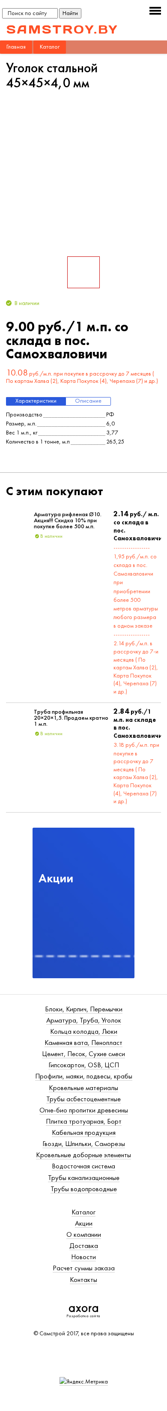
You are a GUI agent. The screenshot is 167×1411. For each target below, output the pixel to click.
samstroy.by (62, 29)
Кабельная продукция (84, 1132)
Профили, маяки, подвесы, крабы (83, 1076)
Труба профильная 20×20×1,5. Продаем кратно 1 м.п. (71, 718)
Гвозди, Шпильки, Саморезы (83, 1144)
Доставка (83, 1246)
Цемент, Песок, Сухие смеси (83, 1054)
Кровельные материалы (83, 1088)
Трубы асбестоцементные (83, 1099)
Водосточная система (83, 1166)
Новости (83, 1257)
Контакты (83, 1279)
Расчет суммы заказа (84, 1268)
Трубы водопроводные (84, 1189)
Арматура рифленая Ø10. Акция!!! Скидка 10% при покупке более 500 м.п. (67, 520)
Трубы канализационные (83, 1178)
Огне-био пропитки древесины (83, 1110)
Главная (16, 46)
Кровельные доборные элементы (83, 1155)
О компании (83, 1234)
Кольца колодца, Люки (83, 1031)
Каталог (50, 46)
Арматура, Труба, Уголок (83, 1020)
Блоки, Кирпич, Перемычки (83, 1009)
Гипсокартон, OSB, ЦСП (83, 1065)
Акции (83, 1223)
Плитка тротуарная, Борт (84, 1121)
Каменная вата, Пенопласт (83, 1042)
